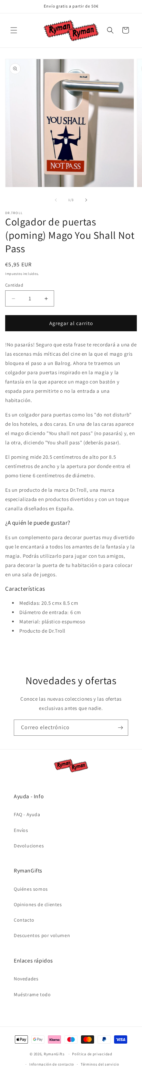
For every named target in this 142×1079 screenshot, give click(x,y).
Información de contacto (51, 1064)
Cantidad (14, 285)
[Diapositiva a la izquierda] (55, 200)
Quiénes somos (31, 889)
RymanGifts (54, 1054)
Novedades (26, 979)
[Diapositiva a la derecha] (86, 200)
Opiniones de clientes (38, 904)
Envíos (21, 830)
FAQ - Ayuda (27, 814)
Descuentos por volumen (42, 935)
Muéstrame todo (32, 994)
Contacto (24, 920)
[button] (13, 30)
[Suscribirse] (120, 728)
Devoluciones (29, 846)
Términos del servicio (100, 1064)
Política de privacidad (92, 1054)
